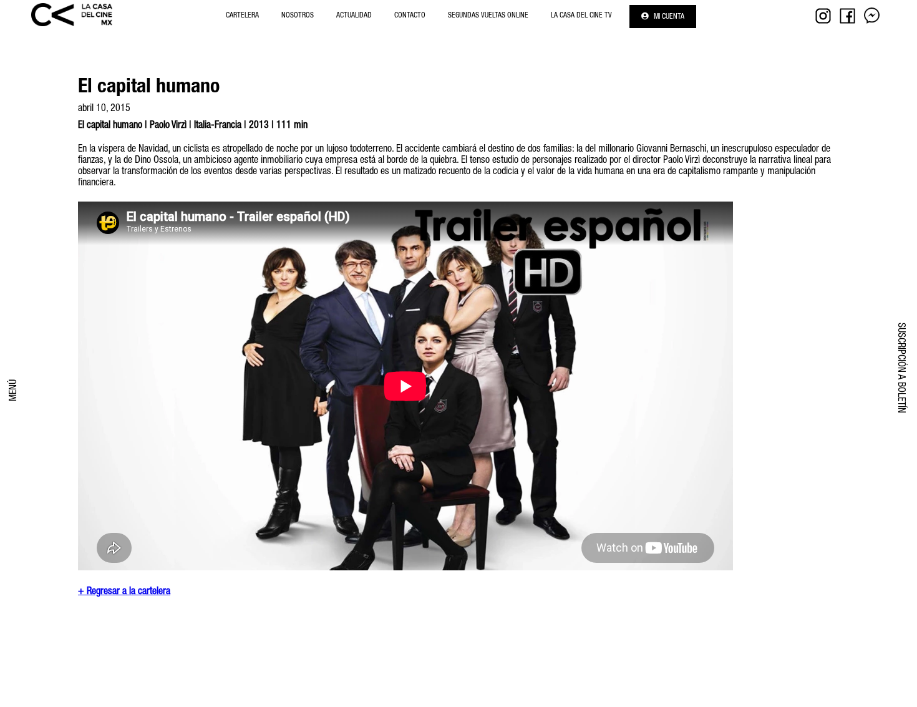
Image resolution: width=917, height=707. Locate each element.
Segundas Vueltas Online (488, 15)
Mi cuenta (668, 17)
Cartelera (242, 15)
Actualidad (354, 15)
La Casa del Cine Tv (581, 15)
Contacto (409, 15)
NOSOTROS (297, 15)
